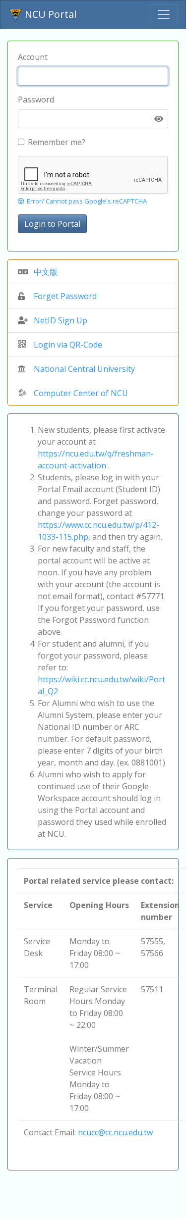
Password (36, 99)
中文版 (46, 271)
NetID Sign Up (60, 320)
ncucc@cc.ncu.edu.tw (115, 1132)
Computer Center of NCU (81, 393)
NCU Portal (49, 14)
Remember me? (56, 142)
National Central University (84, 368)
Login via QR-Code (68, 344)
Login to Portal (52, 223)
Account (33, 56)
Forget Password (65, 296)
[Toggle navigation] (164, 14)
